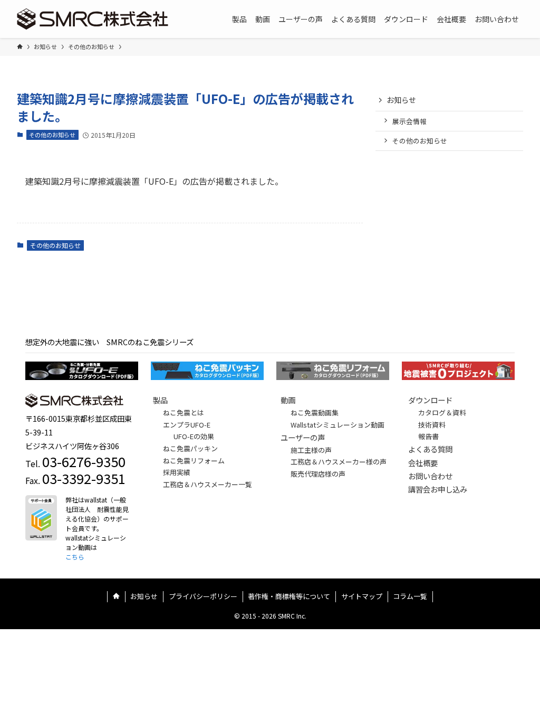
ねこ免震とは (183, 412)
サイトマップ (361, 596)
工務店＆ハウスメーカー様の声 (339, 462)
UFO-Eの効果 (193, 436)
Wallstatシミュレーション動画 (337, 425)
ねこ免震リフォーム (194, 461)
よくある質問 (430, 448)
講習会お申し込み (437, 489)
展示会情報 (409, 121)
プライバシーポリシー (203, 596)
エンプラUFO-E (186, 425)
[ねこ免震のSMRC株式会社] (92, 19)
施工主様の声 (311, 450)
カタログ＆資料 (442, 412)
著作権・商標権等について (289, 596)
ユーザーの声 (303, 437)
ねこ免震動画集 (315, 412)
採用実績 (176, 472)
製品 (160, 399)
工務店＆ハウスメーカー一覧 (207, 484)
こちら (74, 556)
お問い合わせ (430, 475)
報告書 (428, 436)
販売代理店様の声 (318, 474)
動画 (288, 399)
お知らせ (401, 99)
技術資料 (432, 425)
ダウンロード (430, 399)
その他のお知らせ (52, 134)
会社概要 (423, 462)
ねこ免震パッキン (190, 448)
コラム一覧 (410, 596)
